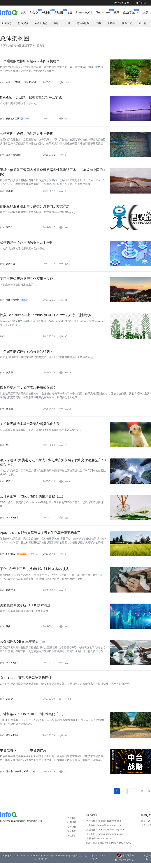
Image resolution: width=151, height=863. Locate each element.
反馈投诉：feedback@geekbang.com (105, 829)
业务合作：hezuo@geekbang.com (103, 825)
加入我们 (71, 831)
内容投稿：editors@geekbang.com (103, 821)
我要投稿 (71, 822)
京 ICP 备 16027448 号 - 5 (95, 857)
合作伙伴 (71, 826)
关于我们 (71, 818)
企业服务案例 (121, 2)
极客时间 (141, 2)
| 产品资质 (147, 857)
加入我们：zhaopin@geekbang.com (104, 834)
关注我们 (71, 835)
